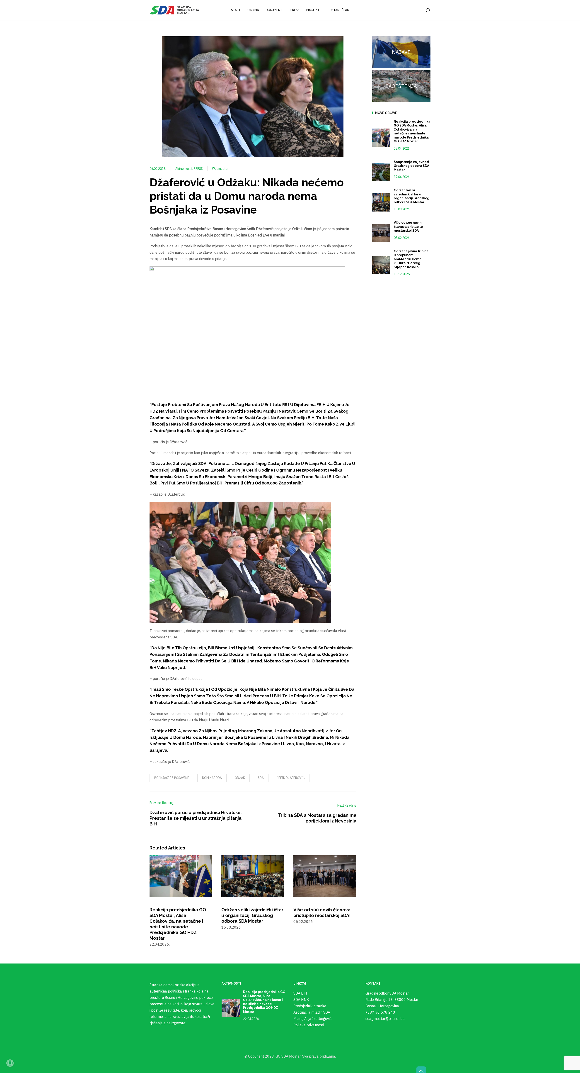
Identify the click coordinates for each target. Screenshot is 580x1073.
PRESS (198, 169)
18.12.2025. (402, 274)
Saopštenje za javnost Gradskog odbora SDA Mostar (411, 166)
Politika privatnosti (308, 1025)
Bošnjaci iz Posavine (171, 778)
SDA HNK (301, 999)
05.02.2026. (402, 238)
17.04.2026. (402, 177)
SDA (261, 778)
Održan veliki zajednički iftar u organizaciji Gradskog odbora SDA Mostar (252, 915)
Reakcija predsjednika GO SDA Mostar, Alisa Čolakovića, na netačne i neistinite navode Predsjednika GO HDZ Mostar (178, 924)
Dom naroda (212, 778)
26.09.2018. (158, 169)
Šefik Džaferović (291, 778)
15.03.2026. (402, 209)
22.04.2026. (402, 148)
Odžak (240, 778)
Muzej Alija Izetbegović (312, 1018)
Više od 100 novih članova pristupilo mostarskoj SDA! (321, 912)
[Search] (427, 10)
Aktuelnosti (183, 169)
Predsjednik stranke (309, 1006)
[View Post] (181, 875)
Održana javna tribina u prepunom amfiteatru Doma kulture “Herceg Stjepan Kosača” (411, 259)
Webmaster (220, 169)
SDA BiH (300, 993)
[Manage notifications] (10, 1063)
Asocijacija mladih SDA (311, 1012)
